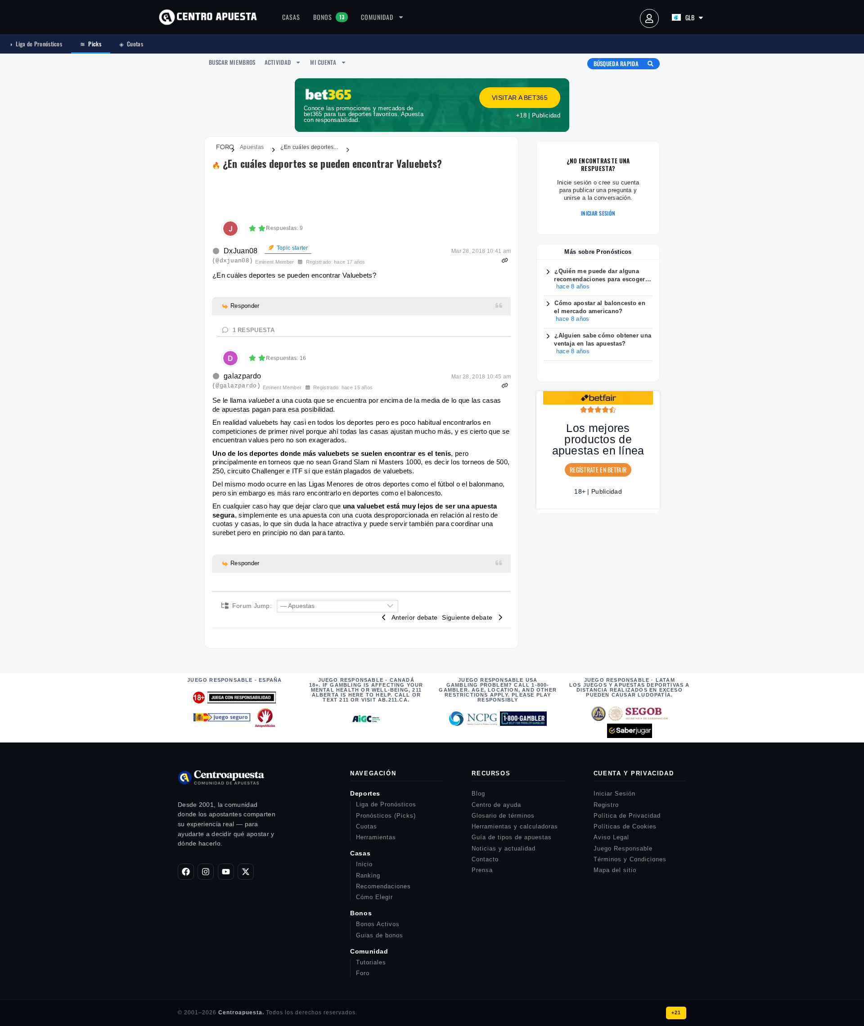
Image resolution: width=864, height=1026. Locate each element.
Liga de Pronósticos (35, 43)
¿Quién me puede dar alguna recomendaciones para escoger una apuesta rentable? (599, 275)
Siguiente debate (469, 617)
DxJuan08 (240, 251)
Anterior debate (412, 617)
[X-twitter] (246, 872)
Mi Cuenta (323, 62)
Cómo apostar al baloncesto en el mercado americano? (599, 307)
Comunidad (377, 17)
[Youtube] (226, 872)
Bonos (328, 17)
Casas (291, 17)
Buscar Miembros (232, 62)
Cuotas (131, 43)
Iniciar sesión (598, 213)
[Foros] (219, 147)
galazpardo (242, 376)
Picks (90, 43)
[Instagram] (206, 872)
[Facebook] (186, 872)
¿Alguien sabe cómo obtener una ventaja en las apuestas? (602, 340)
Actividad (278, 62)
